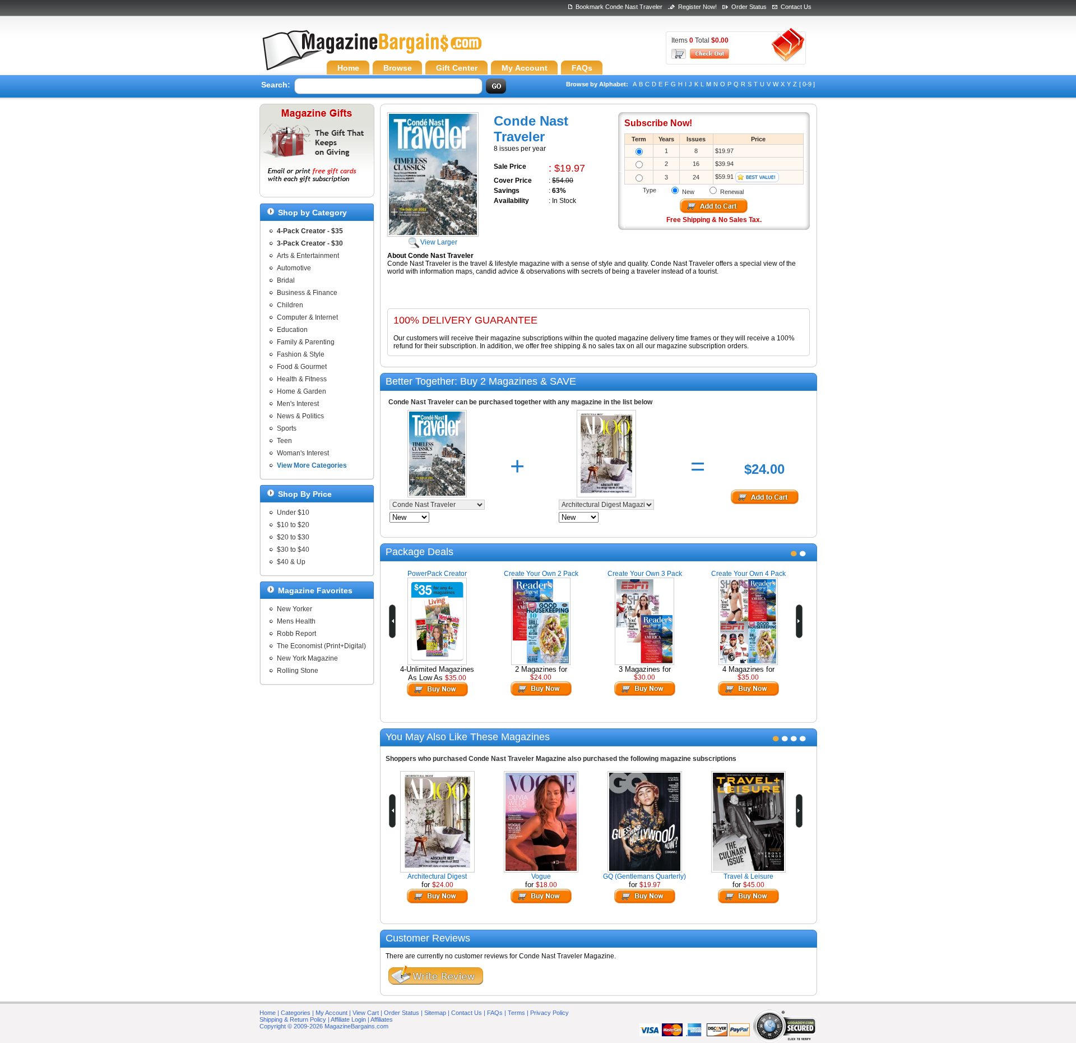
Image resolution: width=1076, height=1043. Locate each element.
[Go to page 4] (803, 738)
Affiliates (381, 1019)
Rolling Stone (297, 671)
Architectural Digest (437, 876)
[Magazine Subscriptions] (371, 53)
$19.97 (650, 885)
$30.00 (644, 677)
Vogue (541, 876)
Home (267, 1012)
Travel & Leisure (748, 876)
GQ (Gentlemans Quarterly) (644, 876)
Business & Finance (307, 293)
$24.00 (540, 677)
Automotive (294, 268)
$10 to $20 (293, 525)
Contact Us (796, 6)
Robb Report (296, 634)
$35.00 (455, 678)
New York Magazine (307, 658)
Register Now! (697, 6)
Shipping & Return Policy (292, 1019)
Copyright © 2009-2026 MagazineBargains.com (323, 1026)
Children (290, 305)
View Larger (438, 242)
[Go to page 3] (794, 738)
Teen (284, 441)
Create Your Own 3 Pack (644, 574)
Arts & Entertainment (308, 256)
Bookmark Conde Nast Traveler (619, 6)
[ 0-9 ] (807, 84)
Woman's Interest (303, 453)
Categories (295, 1012)
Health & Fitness (302, 379)
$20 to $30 (293, 537)
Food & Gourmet (302, 367)
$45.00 (753, 885)
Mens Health (296, 621)
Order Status (749, 6)
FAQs (495, 1012)
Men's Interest (298, 404)
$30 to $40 (293, 549)
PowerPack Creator (437, 574)
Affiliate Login (348, 1019)
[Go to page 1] (794, 553)
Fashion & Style (300, 354)
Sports (286, 428)
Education (292, 330)
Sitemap (435, 1012)
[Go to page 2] (803, 553)
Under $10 (293, 512)
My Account (331, 1012)
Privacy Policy (549, 1012)
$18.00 (546, 885)
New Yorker (294, 609)
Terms (516, 1012)
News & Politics (300, 416)
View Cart (366, 1012)
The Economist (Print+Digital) (321, 646)
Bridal (286, 280)
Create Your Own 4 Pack (748, 574)
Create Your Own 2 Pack (541, 574)
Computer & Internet (307, 317)
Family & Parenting (306, 342)
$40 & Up (291, 562)
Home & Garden (301, 391)
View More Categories (312, 465)
